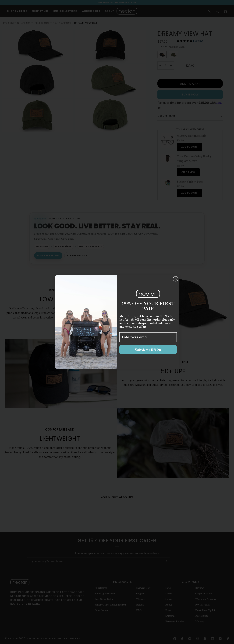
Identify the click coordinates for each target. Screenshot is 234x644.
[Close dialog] (175, 279)
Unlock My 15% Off (148, 349)
